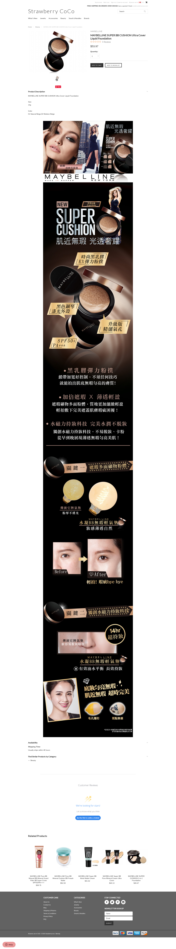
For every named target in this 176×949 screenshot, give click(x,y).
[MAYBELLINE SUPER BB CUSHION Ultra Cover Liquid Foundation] (58, 51)
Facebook (107, 902)
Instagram (123, 902)
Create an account (122, 2)
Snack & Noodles (75, 18)
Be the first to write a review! (88, 818)
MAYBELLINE (96, 31)
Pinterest (118, 902)
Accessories (53, 18)
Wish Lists (106, 2)
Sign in (113, 2)
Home (30, 27)
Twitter (112, 902)
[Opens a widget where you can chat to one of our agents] (9, 945)
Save (59, 87)
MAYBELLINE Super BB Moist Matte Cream (87, 877)
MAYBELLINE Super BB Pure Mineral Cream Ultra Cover (112, 878)
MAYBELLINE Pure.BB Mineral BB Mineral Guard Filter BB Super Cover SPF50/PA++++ (38, 879)
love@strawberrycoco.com (140, 6)
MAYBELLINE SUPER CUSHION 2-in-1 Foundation (136, 878)
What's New (32, 18)
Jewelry (43, 18)
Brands (86, 18)
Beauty (63, 18)
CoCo (51, 11)
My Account (98, 2)
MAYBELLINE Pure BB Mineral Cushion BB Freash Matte (63, 878)
